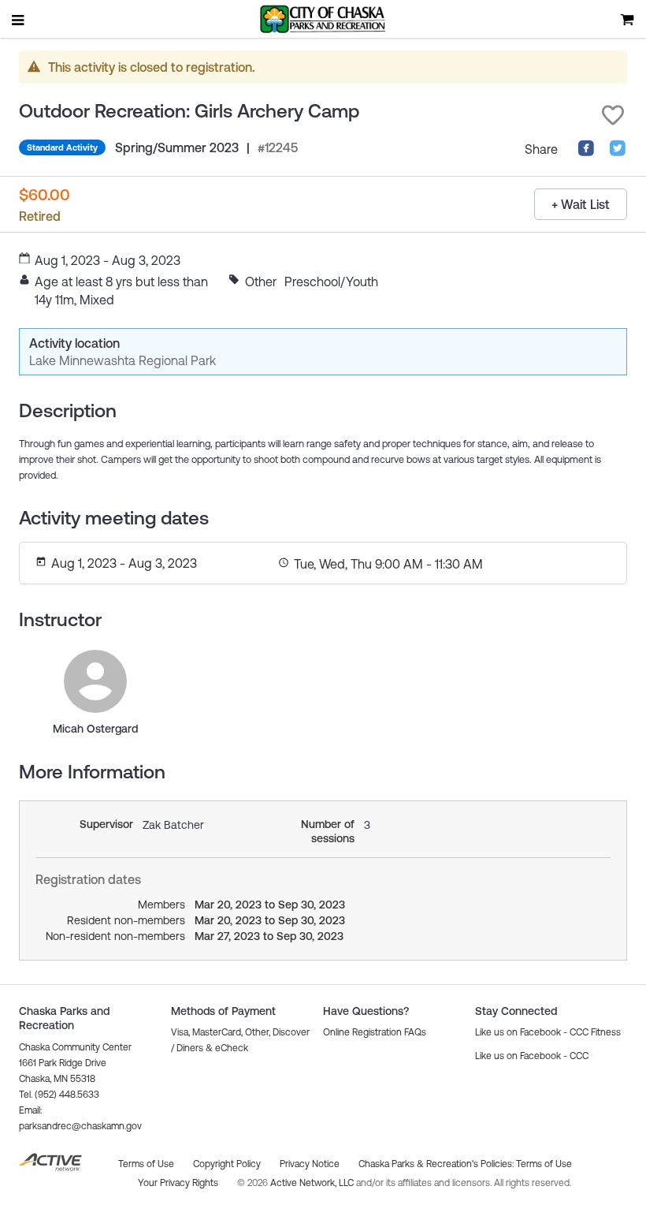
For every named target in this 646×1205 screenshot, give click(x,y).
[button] (613, 115)
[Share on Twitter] (617, 152)
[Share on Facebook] (586, 152)
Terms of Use (544, 1164)
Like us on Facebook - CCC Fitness (548, 1032)
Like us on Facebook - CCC (531, 1055)
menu (19, 20)
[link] (95, 681)
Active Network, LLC (313, 1182)
